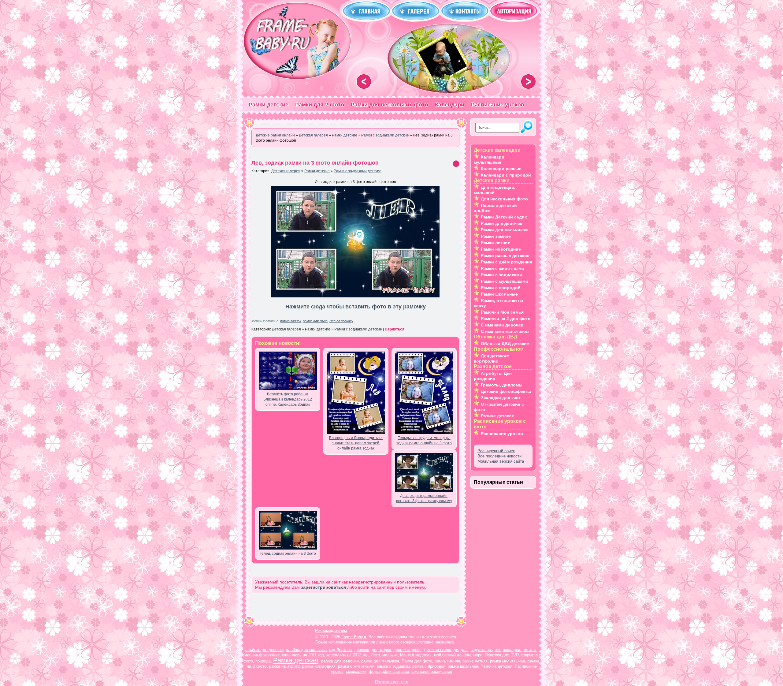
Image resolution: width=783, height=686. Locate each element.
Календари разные (501, 168)
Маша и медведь (416, 655)
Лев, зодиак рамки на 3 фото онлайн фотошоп (315, 163)
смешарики (356, 671)
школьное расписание (431, 671)
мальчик (390, 655)
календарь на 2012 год (347, 655)
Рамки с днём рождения (506, 261)
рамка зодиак (290, 321)
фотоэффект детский (389, 671)
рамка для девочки (340, 660)
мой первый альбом (452, 655)
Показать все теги (391, 682)
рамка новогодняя (319, 666)
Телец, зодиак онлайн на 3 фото (288, 553)
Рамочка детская (496, 666)
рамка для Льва (315, 321)
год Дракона (340, 649)
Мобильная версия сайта (500, 461)
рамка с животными (356, 666)
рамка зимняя (447, 661)
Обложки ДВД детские (505, 343)
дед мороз (381, 649)
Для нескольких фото (504, 198)
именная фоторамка (261, 655)
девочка (361, 649)
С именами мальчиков (505, 331)
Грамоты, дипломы (501, 384)
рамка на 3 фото (284, 666)
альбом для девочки (264, 649)
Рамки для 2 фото (319, 105)
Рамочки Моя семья (502, 312)
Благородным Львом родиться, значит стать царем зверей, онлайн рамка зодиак (356, 443)
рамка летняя (475, 661)
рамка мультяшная (507, 661)
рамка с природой (428, 666)
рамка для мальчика (380, 661)
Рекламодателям (331, 630)
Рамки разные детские (505, 255)
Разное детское (497, 415)
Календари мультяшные (489, 160)
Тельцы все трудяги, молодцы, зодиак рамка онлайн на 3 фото (424, 440)
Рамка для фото (417, 661)
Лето (375, 655)
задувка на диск (486, 649)
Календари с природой (506, 175)
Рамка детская (295, 660)
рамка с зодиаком (393, 666)
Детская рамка (437, 649)
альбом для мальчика (306, 649)
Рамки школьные (499, 294)
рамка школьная (463, 666)
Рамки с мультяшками (504, 281)
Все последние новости (499, 456)
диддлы (461, 649)
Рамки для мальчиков (504, 229)
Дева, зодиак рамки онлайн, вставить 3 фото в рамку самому (424, 498)
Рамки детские (268, 105)
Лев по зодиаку (341, 321)
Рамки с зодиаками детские (357, 171)
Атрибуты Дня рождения (493, 376)
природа (263, 661)
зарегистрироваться (323, 587)
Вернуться (394, 329)
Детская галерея (285, 171)
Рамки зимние (496, 236)
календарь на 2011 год (303, 655)
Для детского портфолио (492, 358)
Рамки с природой (501, 287)
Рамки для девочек (501, 223)
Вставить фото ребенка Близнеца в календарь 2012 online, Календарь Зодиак (287, 399)
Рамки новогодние (501, 249)
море (477, 655)
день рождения (407, 649)
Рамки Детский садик (504, 216)
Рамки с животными (502, 268)
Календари (449, 105)
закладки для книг (519, 649)
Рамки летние (495, 242)
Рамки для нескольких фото (389, 105)
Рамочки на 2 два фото (506, 318)
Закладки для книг (501, 397)
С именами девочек (502, 324)
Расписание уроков (497, 105)
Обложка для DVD (502, 655)
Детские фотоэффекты (506, 391)
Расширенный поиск (496, 451)
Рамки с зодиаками (501, 274)
